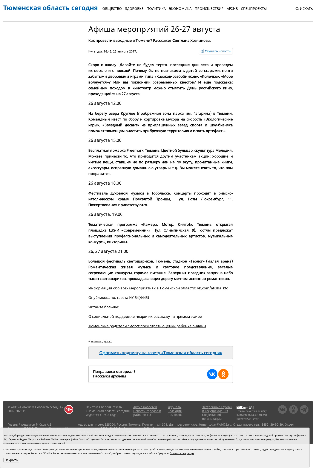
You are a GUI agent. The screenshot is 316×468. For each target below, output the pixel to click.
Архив (232, 8)
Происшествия (209, 8)
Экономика (180, 8)
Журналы (174, 407)
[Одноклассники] (223, 374)
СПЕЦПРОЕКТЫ (254, 8)
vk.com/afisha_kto (212, 288)
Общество (112, 8)
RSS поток (175, 415)
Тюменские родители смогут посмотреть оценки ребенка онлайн (147, 325)
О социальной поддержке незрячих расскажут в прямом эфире (145, 316)
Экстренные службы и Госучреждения (217, 409)
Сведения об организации (212, 417)
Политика (156, 8)
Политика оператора (182, 453)
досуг (108, 341)
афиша (96, 341)
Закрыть (11, 460)
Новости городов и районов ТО (147, 413)
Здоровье (134, 8)
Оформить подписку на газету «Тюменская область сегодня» (160, 352)
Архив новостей (145, 407)
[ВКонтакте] (212, 374)
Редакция (175, 411)
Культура (95, 51)
